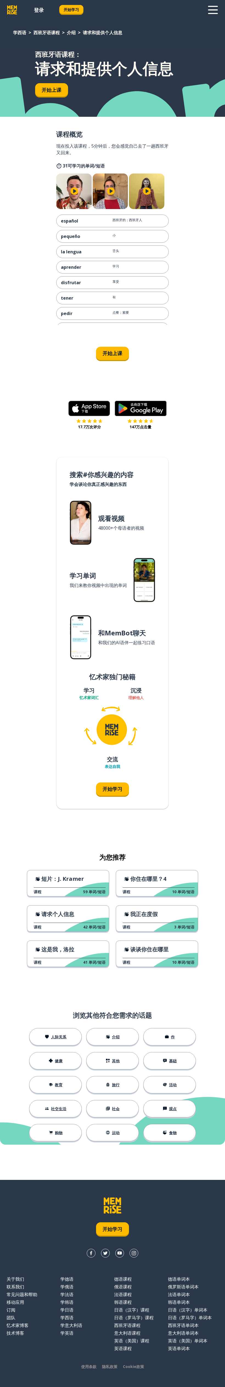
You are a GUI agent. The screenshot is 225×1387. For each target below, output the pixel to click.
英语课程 (123, 1348)
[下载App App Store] (89, 408)
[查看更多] (213, 10)
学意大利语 (71, 1325)
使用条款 (89, 1366)
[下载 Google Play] (141, 408)
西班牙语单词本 (183, 1325)
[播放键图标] (74, 191)
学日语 (67, 1310)
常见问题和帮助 (22, 1294)
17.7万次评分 (89, 426)
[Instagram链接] (134, 1253)
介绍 (71, 32)
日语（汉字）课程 (131, 1310)
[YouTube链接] (119, 1253)
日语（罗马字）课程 (134, 1318)
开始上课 (51, 89)
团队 (11, 1318)
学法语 (67, 1294)
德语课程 (123, 1279)
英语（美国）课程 (131, 1341)
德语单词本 (179, 1279)
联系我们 (15, 1287)
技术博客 (15, 1333)
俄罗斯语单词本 (183, 1287)
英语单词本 (179, 1348)
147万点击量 (140, 426)
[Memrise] (12, 10)
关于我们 (15, 1279)
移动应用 (15, 1302)
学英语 (67, 1333)
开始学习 (71, 9)
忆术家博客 (18, 1325)
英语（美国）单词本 (187, 1341)
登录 (39, 10)
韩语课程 (123, 1302)
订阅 (11, 1310)
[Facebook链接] (91, 1253)
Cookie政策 (133, 1366)
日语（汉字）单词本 (187, 1310)
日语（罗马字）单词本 (190, 1318)
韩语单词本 (179, 1302)
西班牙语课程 (46, 32)
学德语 (67, 1279)
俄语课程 (123, 1287)
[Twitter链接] (105, 1253)
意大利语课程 (127, 1333)
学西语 (19, 32)
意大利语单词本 (183, 1333)
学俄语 (67, 1287)
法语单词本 (179, 1294)
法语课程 (123, 1294)
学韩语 (67, 1302)
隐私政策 (109, 1366)
